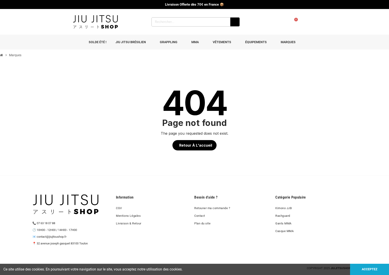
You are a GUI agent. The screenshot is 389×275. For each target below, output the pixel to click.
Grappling (168, 42)
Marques (288, 42)
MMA (195, 42)
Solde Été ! (97, 42)
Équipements (256, 42)
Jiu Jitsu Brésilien (130, 42)
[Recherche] (235, 22)
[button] (194, 145)
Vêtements (222, 42)
